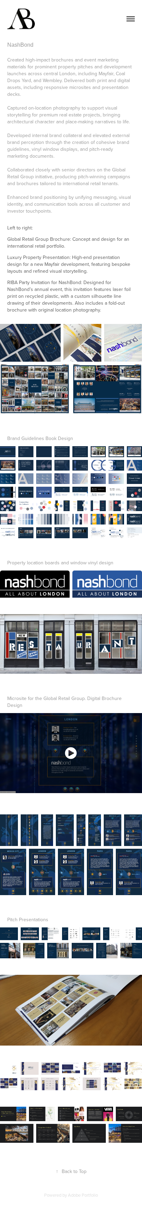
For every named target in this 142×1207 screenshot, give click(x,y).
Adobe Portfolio (83, 1195)
